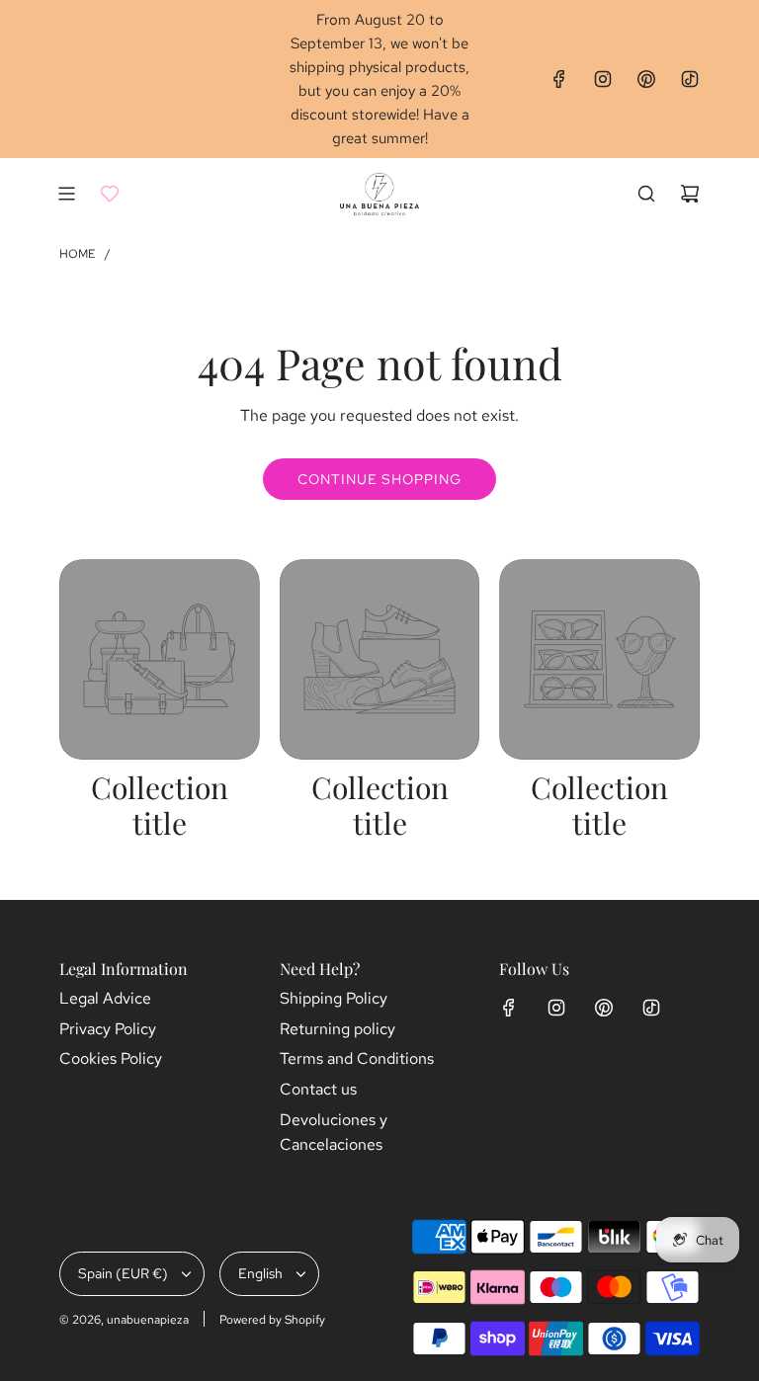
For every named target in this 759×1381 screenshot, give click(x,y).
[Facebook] (559, 79)
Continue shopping (379, 479)
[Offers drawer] (109, 193)
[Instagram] (603, 79)
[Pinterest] (646, 79)
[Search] (646, 193)
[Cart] (690, 193)
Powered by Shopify (272, 1320)
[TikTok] (690, 79)
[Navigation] (66, 193)
